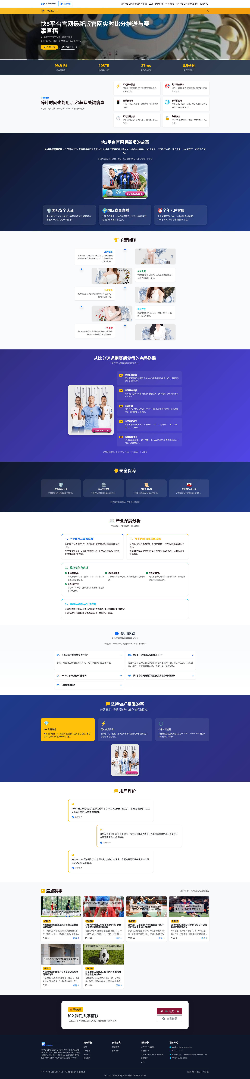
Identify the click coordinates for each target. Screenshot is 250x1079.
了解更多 (69, 47)
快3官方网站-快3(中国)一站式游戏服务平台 (62, 1072)
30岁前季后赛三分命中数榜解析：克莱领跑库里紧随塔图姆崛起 (103, 926)
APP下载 (87, 1051)
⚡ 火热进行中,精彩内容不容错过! (80, 10)
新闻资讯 (159, 3)
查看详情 (171, 1018)
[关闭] (207, 10)
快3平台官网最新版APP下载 (134, 3)
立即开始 (50, 47)
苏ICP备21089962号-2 (112, 1075)
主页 (151, 3)
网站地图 (206, 1072)
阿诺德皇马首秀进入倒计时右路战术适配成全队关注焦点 (103, 973)
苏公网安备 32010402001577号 (134, 1075)
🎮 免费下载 (171, 1011)
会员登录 (67, 4)
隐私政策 (190, 1072)
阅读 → (76, 938)
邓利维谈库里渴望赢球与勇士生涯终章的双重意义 (60, 926)
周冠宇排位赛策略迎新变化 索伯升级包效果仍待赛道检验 (189, 926)
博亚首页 (144, 1058)
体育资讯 (169, 3)
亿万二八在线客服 (147, 1047)
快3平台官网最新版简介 (187, 3)
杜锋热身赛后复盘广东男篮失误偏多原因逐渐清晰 (60, 973)
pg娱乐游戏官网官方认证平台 (152, 1054)
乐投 (142, 1062)
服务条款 (198, 1072)
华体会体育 (145, 1051)
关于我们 (87, 1054)
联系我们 (87, 1058)
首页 (85, 1047)
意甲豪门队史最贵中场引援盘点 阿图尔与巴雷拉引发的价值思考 (146, 926)
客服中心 (204, 3)
